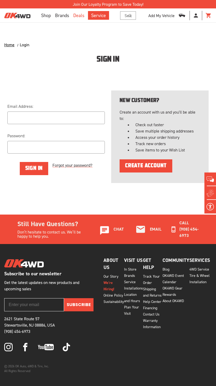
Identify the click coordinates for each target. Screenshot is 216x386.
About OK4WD (173, 300)
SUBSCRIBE (79, 305)
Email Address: (20, 106)
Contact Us (151, 314)
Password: (16, 135)
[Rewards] (210, 193)
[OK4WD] (17, 15)
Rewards (169, 294)
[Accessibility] (210, 207)
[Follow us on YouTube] (46, 347)
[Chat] (210, 179)
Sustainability (114, 301)
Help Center (152, 301)
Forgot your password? (72, 165)
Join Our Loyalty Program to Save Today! (108, 4)
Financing (150, 308)
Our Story (111, 276)
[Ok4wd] (8, 347)
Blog (166, 269)
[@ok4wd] (66, 347)
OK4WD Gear (173, 288)
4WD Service (199, 269)
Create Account (146, 166)
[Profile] (196, 15)
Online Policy (113, 295)
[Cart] (208, 15)
